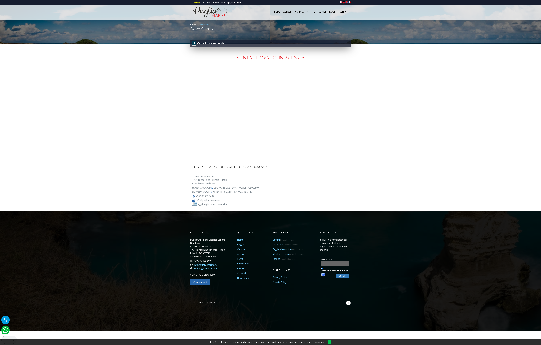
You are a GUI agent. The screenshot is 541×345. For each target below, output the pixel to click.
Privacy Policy (280, 277)
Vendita (241, 249)
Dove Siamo (195, 2)
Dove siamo (243, 278)
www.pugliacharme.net (205, 268)
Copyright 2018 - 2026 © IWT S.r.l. (204, 303)
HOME (277, 11)
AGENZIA (287, 11)
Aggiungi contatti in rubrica (212, 204)
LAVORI (332, 11)
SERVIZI (322, 11)
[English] (346, 2)
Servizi (240, 258)
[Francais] (349, 2)
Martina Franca (288, 254)
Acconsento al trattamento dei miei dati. (335, 270)
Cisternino (286, 244)
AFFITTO (311, 11)
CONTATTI (344, 11)
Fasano (284, 258)
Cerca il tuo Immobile (211, 43)
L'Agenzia (242, 244)
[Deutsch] (343, 2)
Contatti (241, 273)
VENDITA (299, 11)
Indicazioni (201, 282)
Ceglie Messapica (290, 249)
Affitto (240, 254)
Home (193, 24)
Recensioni (243, 263)
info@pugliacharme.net (233, 2)
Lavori (240, 268)
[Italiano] (341, 2)
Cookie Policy (280, 282)
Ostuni (284, 239)
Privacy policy (318, 342)
